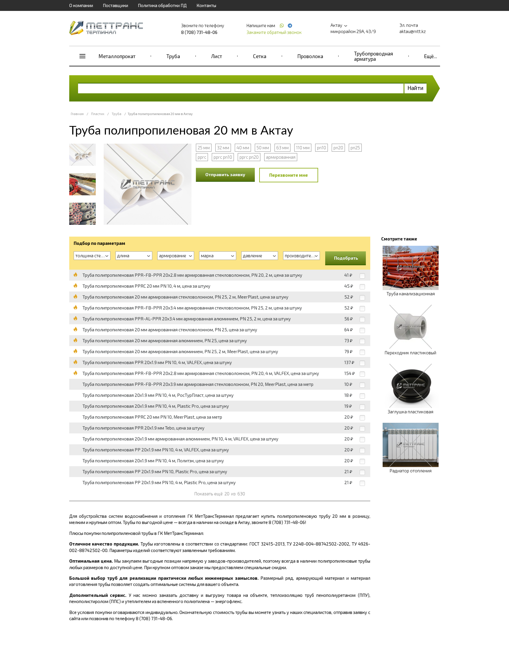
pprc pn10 (223, 157)
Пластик (97, 114)
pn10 (321, 147)
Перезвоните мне (288, 175)
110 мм (303, 147)
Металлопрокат (117, 56)
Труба (173, 56)
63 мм (282, 147)
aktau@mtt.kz (412, 31)
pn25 (355, 147)
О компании (81, 5)
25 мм (204, 147)
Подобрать (346, 258)
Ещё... (430, 56)
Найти (415, 87)
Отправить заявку (225, 174)
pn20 (338, 147)
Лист (216, 56)
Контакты (206, 5)
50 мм (263, 147)
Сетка (259, 56)
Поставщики (115, 5)
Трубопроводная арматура (373, 56)
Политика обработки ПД (162, 5)
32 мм (223, 147)
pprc (202, 157)
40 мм (243, 147)
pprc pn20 (249, 157)
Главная (77, 114)
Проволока (310, 56)
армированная (280, 157)
